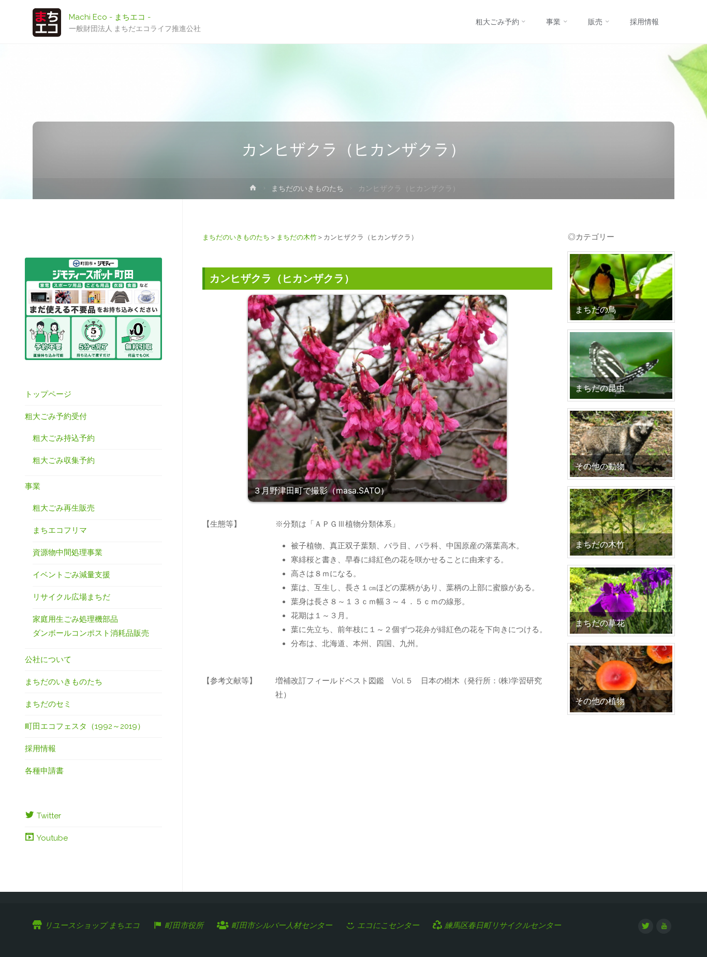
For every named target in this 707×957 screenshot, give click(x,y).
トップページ (48, 394)
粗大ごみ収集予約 (64, 460)
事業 (32, 486)
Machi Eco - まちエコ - (110, 16)
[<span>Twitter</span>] (645, 926)
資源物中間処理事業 (67, 552)
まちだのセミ (48, 704)
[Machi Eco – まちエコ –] (47, 21)
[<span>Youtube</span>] (663, 926)
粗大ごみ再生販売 (64, 508)
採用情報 (40, 748)
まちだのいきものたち (307, 188)
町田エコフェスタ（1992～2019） (85, 726)
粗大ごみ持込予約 (64, 438)
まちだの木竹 (296, 237)
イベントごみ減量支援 (71, 574)
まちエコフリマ (60, 530)
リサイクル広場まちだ (71, 597)
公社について (48, 659)
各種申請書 (44, 770)
